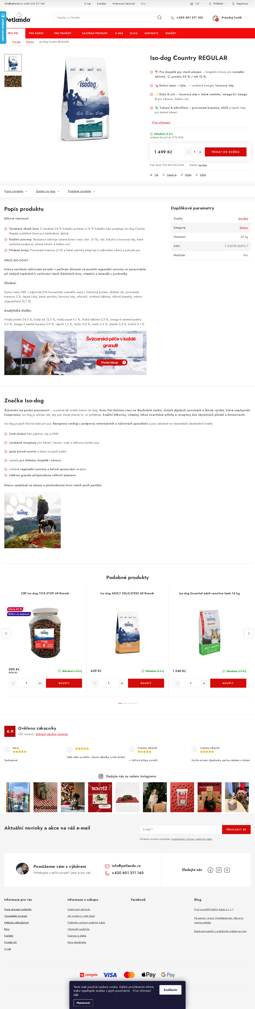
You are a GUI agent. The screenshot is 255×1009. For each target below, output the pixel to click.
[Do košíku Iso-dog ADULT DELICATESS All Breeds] (146, 683)
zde (76, 995)
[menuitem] (14, 33)
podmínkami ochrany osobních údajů (192, 839)
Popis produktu (13, 191)
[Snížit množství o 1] (189, 152)
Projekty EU (10, 942)
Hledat (159, 17)
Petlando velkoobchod (16, 922)
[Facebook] (210, 870)
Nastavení (83, 1003)
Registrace (242, 3)
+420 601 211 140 (34, 3)
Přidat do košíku (226, 152)
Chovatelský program (15, 916)
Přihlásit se (236, 829)
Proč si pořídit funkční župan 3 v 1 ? (214, 909)
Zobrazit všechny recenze (52, 734)
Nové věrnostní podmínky (18, 909)
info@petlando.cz (13, 3)
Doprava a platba (77, 935)
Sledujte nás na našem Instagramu (131, 776)
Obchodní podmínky (79, 929)
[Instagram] (219, 870)
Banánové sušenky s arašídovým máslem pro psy (220, 931)
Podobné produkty (79, 191)
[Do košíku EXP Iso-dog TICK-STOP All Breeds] (64, 683)
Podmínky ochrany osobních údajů (86, 922)
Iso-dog (203, 165)
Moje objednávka (77, 942)
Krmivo (244, 228)
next (248, 633)
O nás (87, 3)
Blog (6, 929)
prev (6, 633)
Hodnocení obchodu (124, 3)
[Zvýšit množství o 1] (200, 152)
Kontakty (101, 3)
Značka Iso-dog (45, 191)
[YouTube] (227, 870)
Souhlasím (170, 990)
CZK (197, 3)
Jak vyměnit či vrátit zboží (81, 916)
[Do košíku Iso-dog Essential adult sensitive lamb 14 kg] (228, 683)
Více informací (161, 123)
